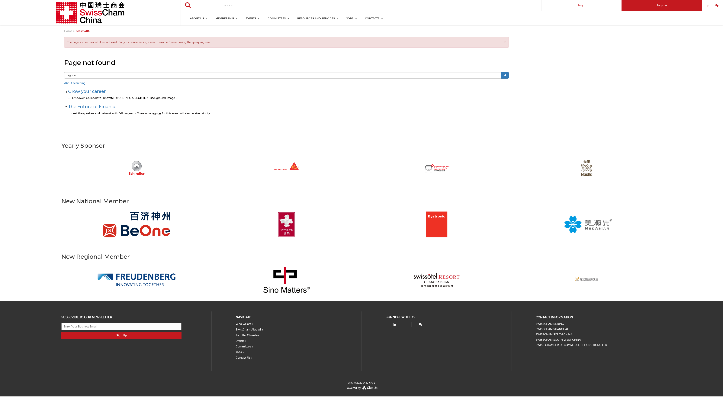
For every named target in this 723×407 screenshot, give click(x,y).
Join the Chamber (247, 335)
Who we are (243, 324)
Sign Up (121, 335)
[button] (505, 42)
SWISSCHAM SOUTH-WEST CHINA (558, 339)
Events (240, 341)
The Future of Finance (92, 106)
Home (68, 31)
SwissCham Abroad (248, 329)
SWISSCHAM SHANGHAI (552, 329)
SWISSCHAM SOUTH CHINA (554, 334)
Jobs (239, 352)
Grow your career (87, 91)
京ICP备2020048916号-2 (361, 382)
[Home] (90, 13)
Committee (243, 346)
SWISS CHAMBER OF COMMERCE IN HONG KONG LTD (571, 345)
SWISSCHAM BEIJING (550, 324)
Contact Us (243, 357)
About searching (74, 83)
